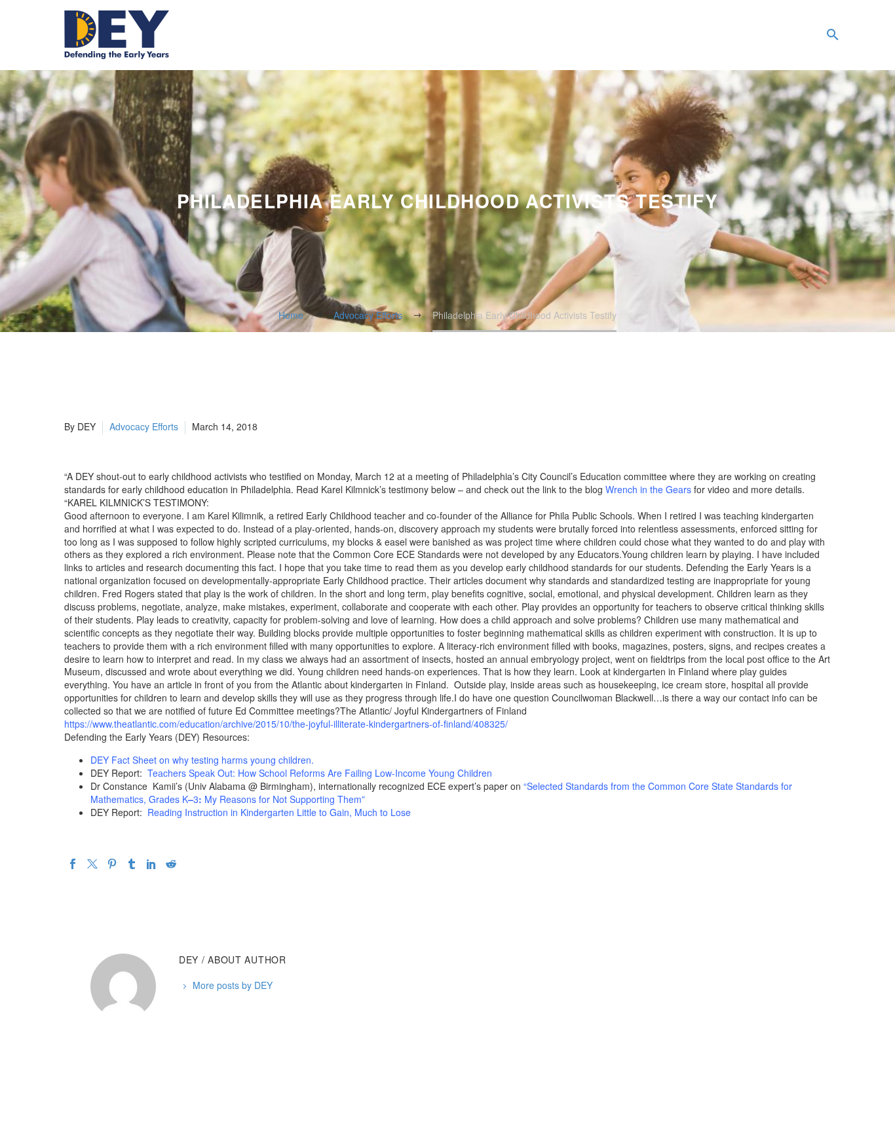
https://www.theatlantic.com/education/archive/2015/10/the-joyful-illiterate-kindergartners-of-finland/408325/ (286, 723)
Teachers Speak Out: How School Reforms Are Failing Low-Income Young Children (319, 772)
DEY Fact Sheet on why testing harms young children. (202, 759)
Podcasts (777, 35)
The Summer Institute (751, 35)
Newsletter (803, 35)
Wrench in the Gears (648, 489)
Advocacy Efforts (143, 426)
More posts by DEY (233, 985)
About (672, 35)
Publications (698, 35)
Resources (725, 35)
